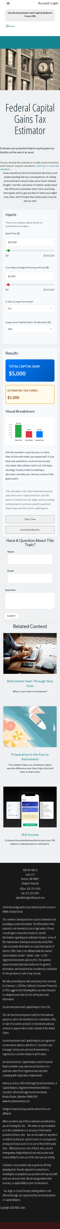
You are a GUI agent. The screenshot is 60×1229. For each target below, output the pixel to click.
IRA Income (30, 835)
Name (11, 551)
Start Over (30, 519)
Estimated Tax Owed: (23, 390)
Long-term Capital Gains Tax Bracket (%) (28, 322)
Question (10, 589)
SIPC (36, 1097)
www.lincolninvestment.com (16, 1101)
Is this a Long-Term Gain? (19, 301)
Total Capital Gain (24, 366)
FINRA (29, 1097)
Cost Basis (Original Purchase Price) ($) (27, 267)
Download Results (30, 529)
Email (11, 570)
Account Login (48, 3)
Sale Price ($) (13, 233)
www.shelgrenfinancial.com (23, 1153)
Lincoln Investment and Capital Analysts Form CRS (30, 14)
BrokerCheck (16, 912)
